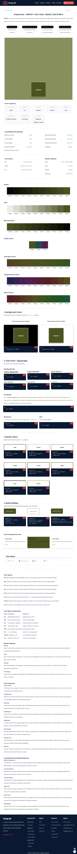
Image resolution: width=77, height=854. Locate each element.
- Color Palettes (31, 837)
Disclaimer (53, 828)
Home (37, 3)
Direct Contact (67, 822)
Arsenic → (69, 10)
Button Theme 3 (57, 511)
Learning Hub (69, 3)
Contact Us (42, 831)
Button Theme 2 (33, 511)
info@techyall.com (68, 828)
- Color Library (30, 831)
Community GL (55, 834)
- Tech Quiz (30, 825)
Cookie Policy (54, 837)
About (42, 3)
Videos (48, 3)
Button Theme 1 (10, 511)
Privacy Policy (54, 822)
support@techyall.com (68, 825)
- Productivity (30, 843)
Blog (54, 3)
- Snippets (29, 846)
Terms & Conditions (56, 825)
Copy (36, 347)
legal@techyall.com (68, 831)
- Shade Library (30, 834)
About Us (41, 828)
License (53, 831)
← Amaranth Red (8, 10)
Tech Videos (42, 825)
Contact (59, 3)
